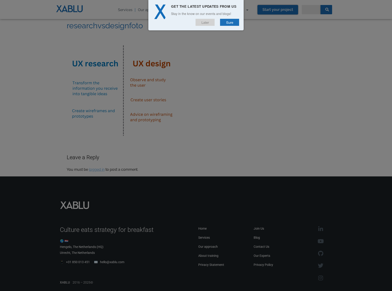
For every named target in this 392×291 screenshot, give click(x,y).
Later (205, 22)
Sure (229, 22)
